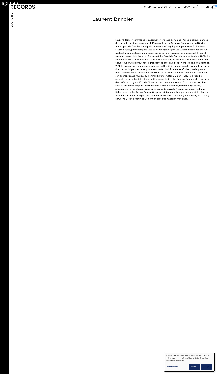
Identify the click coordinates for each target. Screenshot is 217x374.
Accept (206, 367)
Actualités (160, 7)
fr (202, 7)
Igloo (10, 3)
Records (22, 7)
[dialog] (189, 362)
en (207, 7)
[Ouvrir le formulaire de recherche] (193, 7)
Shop (147, 7)
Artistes (174, 7)
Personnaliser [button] (172, 367)
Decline (194, 367)
